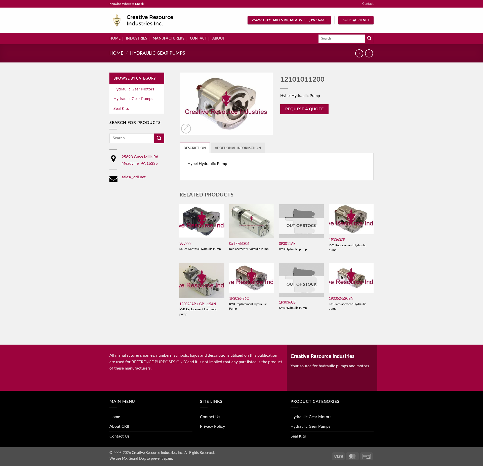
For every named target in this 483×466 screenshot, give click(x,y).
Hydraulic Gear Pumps (157, 53)
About (218, 38)
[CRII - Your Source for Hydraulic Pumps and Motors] (150, 20)
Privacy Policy (212, 426)
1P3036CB (287, 302)
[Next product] (359, 53)
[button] (186, 129)
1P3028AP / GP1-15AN (197, 304)
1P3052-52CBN (341, 299)
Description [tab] (195, 148)
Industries (136, 38)
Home (114, 38)
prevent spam (161, 458)
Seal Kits (121, 109)
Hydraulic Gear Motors (133, 89)
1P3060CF (337, 240)
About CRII (119, 426)
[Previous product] (369, 53)
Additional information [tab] (238, 148)
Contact (368, 3)
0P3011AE (287, 244)
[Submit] (369, 39)
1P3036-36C (239, 299)
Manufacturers (168, 38)
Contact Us (119, 436)
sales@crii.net (134, 177)
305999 (185, 243)
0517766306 (239, 244)
